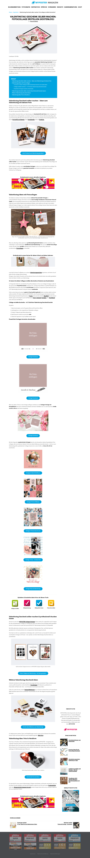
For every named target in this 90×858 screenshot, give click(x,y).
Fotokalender (31, 119)
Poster (31, 295)
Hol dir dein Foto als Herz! (33, 776)
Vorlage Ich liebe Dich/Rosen (33, 473)
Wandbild (46, 295)
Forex (34, 297)
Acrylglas (44, 297)
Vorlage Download (33, 356)
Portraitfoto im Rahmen (18, 119)
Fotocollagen (19, 248)
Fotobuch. (41, 119)
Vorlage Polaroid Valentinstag (33, 588)
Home (10, 12)
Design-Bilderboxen (30, 689)
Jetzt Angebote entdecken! (33, 183)
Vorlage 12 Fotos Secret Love (33, 530)
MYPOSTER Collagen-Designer (27, 621)
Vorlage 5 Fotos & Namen (33, 501)
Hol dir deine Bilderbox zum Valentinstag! (33, 727)
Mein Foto (40, 735)
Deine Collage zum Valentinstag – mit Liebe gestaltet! (33, 673)
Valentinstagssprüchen (36, 272)
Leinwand (38, 297)
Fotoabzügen (33, 685)
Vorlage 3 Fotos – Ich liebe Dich (33, 559)
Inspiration (15, 12)
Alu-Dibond (52, 297)
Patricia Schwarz (34, 21)
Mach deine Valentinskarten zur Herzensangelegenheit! (33, 261)
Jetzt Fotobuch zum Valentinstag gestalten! (33, 153)
